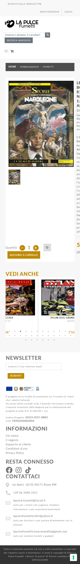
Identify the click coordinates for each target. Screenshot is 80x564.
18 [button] (37, 335)
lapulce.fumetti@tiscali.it (29, 500)
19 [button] (43, 335)
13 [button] (9, 335)
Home (12, 67)
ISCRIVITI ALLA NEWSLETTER (25, 4)
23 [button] (65, 335)
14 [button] (15, 335)
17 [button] (31, 335)
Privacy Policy (15, 453)
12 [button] (71, 331)
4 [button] (26, 331)
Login (68, 12)
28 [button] (43, 340)
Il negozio (12, 440)
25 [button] (26, 340)
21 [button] (54, 335)
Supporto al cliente (18, 444)
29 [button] (48, 340)
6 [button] (37, 331)
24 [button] (71, 335)
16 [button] (26, 335)
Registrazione (49, 12)
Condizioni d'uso (17, 448)
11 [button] (65, 331)
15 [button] (20, 335)
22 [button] (59, 335)
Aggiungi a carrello (24, 255)
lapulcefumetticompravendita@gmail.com (40, 531)
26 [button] (31, 340)
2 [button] (15, 331)
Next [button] (77, 307)
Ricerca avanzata (19, 40)
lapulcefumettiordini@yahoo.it (33, 516)
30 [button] (54, 340)
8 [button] (48, 331)
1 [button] (9, 331)
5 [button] (31, 331)
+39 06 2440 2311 (25, 492)
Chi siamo (12, 435)
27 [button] (37, 340)
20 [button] (48, 335)
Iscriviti (16, 376)
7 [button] (43, 331)
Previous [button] (3, 307)
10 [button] (59, 331)
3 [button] (20, 331)
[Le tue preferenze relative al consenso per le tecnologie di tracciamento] (73, 557)
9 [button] (54, 331)
